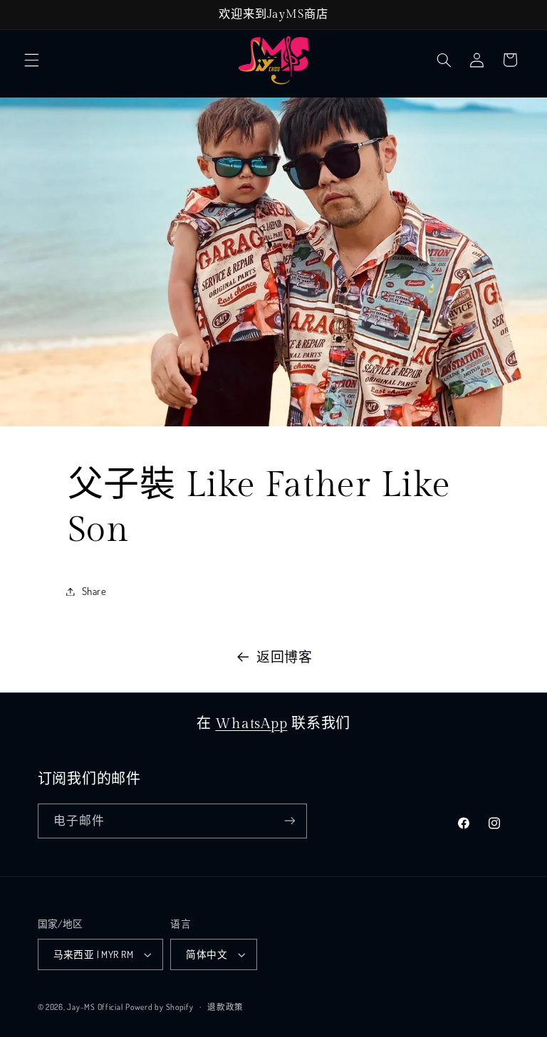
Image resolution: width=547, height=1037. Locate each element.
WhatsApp (251, 723)
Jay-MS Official (95, 1006)
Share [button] (94, 590)
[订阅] (289, 821)
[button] (31, 59)
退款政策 (225, 1006)
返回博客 (284, 656)
